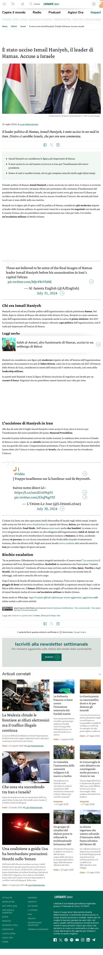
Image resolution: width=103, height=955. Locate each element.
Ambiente (6, 19)
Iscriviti (49, 657)
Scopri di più (80, 632)
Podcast (55, 12)
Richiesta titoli (10, 925)
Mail (30, 914)
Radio (37, 12)
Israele (37, 615)
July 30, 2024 (47, 509)
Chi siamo (33, 906)
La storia (33, 910)
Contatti (32, 902)
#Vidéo (19, 474)
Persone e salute (93, 19)
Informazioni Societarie (34, 924)
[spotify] (71, 939)
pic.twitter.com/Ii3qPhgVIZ (34, 497)
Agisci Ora (75, 12)
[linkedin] (88, 939)
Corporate (8, 929)
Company (32, 897)
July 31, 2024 (47, 293)
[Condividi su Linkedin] (58, 145)
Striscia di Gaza (48, 615)
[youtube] (77, 939)
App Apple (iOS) (9, 906)
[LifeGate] (51, 4)
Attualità (7, 897)
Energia (23, 19)
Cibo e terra (78, 19)
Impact (96, 12)
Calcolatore (8, 933)
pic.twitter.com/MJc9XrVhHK (30, 282)
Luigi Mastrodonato (29, 124)
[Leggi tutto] (99, 674)
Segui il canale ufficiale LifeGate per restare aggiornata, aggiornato (61, 597)
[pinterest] (66, 939)
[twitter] (60, 939)
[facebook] (55, 939)
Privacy (32, 918)
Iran (58, 615)
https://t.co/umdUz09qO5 (33, 492)
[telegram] (93, 939)
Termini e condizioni (38, 929)
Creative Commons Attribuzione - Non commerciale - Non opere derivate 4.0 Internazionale (57, 609)
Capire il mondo (13, 12)
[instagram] (82, 939)
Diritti (16, 19)
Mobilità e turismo (62, 19)
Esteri (4, 746)
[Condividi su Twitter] (51, 145)
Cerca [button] (37, 4)
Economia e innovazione (40, 19)
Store (13, 4)
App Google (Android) (8, 911)
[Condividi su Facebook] (45, 145)
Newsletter (22, 4)
